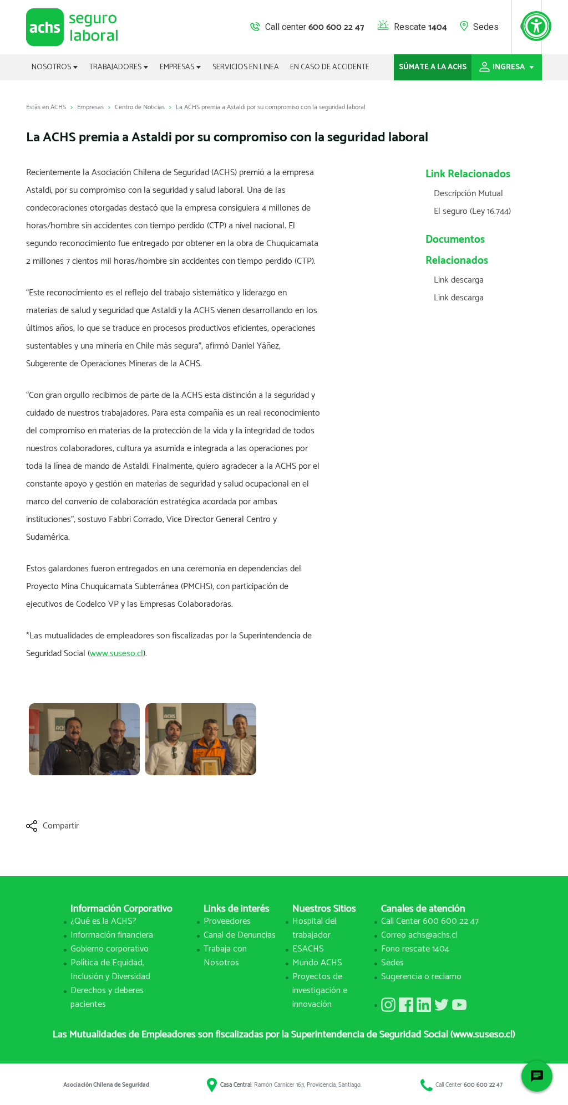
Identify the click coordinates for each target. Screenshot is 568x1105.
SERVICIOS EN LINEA (245, 67)
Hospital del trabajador (314, 928)
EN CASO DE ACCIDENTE (329, 67)
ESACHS (308, 949)
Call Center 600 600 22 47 (430, 921)
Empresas (90, 107)
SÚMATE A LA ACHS (432, 67)
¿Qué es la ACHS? (103, 921)
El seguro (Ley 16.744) (472, 211)
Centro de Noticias (140, 107)
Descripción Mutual (468, 193)
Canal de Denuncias (240, 935)
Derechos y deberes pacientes (107, 997)
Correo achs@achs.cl (419, 935)
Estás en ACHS (46, 107)
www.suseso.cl (116, 653)
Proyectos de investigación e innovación (319, 990)
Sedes (486, 27)
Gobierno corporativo (109, 949)
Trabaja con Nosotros (225, 956)
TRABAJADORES (116, 67)
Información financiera (111, 935)
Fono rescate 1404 (415, 949)
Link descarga (459, 280)
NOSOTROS (52, 67)
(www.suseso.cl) (482, 1034)
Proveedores (227, 921)
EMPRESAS (178, 67)
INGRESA (509, 67)
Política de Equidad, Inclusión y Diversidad (110, 969)
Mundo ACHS (317, 962)
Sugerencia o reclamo (421, 976)
